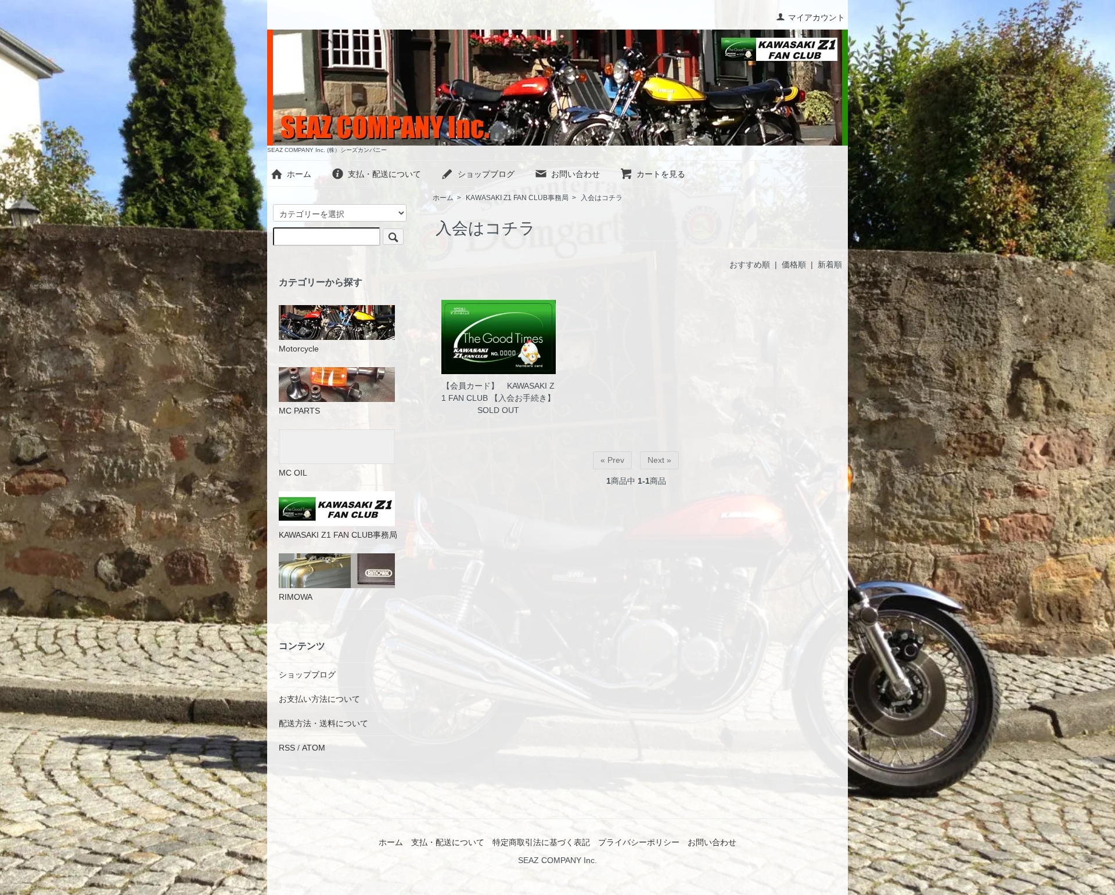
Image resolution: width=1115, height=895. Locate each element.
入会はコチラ (602, 198)
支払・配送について (384, 174)
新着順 (830, 264)
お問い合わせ (575, 174)
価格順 (794, 264)
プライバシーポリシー (638, 842)
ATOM (313, 747)
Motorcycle (299, 348)
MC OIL (293, 472)
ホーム (299, 174)
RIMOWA (295, 597)
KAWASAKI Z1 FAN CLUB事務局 (517, 198)
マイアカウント (816, 17)
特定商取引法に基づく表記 (541, 842)
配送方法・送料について (323, 723)
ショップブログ (486, 174)
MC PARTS (299, 410)
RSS (287, 747)
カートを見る (660, 174)
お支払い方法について (319, 699)
